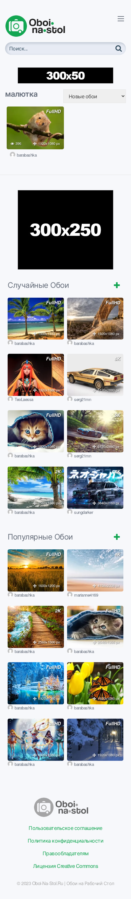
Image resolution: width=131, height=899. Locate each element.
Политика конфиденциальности (66, 840)
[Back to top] (120, 885)
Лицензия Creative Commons (65, 866)
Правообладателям (66, 853)
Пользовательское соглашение (65, 827)
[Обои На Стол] (40, 26)
